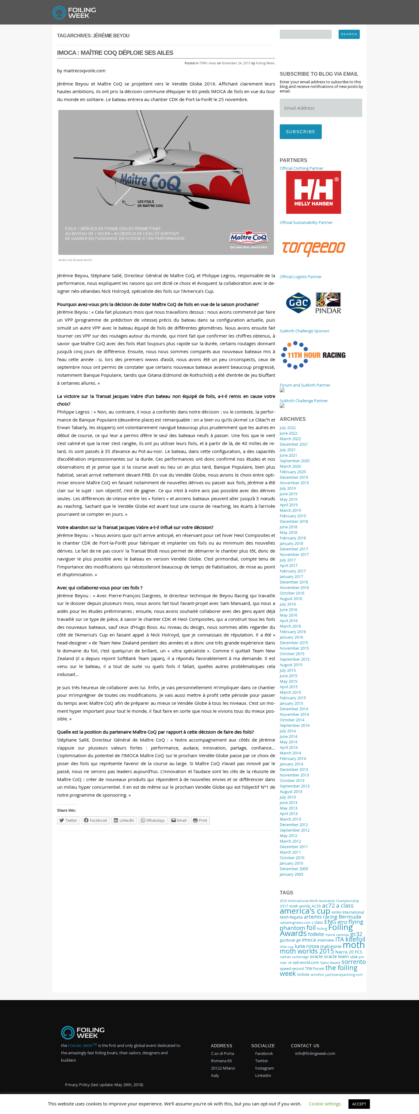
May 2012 (288, 835)
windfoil (317, 974)
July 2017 (288, 560)
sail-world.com (306, 962)
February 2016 (293, 631)
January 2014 (291, 764)
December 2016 (294, 582)
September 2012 (294, 830)
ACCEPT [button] (359, 1104)
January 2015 (291, 703)
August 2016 (291, 598)
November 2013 (294, 775)
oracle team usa (340, 956)
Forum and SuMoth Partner (305, 385)
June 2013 (288, 802)
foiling (322, 928)
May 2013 (288, 808)
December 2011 (294, 846)
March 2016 (290, 626)
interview (325, 940)
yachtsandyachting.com (344, 974)
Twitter (261, 1060)
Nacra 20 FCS (348, 952)
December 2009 (294, 868)
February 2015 (293, 697)
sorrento (353, 961)
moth (354, 944)
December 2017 (294, 549)
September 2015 (294, 659)
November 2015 (294, 648)
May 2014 (288, 742)
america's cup (305, 910)
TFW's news (207, 63)
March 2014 (290, 753)
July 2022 (288, 427)
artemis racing (320, 916)
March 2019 (290, 510)
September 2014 (294, 725)
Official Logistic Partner (301, 276)
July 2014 (288, 731)
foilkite (316, 934)
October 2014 (292, 720)
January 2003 (291, 874)
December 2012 (294, 824)
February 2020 (293, 471)
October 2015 (292, 653)
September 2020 (294, 460)
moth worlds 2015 (307, 951)
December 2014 (294, 709)
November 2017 (294, 554)
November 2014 (294, 714)
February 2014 (293, 758)
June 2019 (288, 494)
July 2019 (288, 488)
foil (311, 927)
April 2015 (289, 686)
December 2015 (294, 642)
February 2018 (293, 538)
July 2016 (288, 604)
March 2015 (290, 692)
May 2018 (288, 532)
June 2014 (288, 736)
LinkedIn (262, 1075)
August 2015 (291, 664)
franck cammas (337, 934)
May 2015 (288, 681)
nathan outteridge (294, 957)
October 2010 (292, 857)
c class (317, 922)
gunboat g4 (290, 940)
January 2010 (291, 863)
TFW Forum (314, 968)
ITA (339, 939)
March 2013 (290, 819)
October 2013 (292, 780)
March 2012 (290, 841)
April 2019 (289, 505)
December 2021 (294, 444)
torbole (303, 974)
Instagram (264, 1068)
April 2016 (289, 620)
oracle (316, 956)
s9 (289, 963)
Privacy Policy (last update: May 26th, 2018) (103, 1084)
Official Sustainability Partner (306, 222)
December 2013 (294, 769)
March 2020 (290, 466)
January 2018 (291, 543)
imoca (309, 939)
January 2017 (291, 576)
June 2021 (288, 455)
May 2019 (288, 499)
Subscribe (301, 131)
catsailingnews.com (295, 922)
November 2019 (294, 482)
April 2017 (289, 565)
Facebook (263, 1053)
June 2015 (288, 675)
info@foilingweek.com (314, 1053)
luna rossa (307, 946)
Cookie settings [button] (325, 1104)
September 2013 (294, 786)
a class (345, 905)
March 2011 (290, 852)
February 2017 (293, 571)
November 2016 (294, 587)
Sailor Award (330, 963)
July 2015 (288, 670)
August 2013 (291, 791)
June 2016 (288, 609)
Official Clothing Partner (301, 168)
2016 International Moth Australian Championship (319, 901)
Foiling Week (265, 63)
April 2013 (289, 813)
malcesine (330, 946)
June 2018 (288, 527)
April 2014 (289, 747)
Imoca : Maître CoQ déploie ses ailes (115, 52)
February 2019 (293, 516)
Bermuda (350, 916)
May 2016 (288, 615)
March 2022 (290, 438)
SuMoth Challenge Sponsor (304, 331)
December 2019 (294, 477)
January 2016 (291, 637)
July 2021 (288, 449)
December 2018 (294, 521)
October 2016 (292, 593)
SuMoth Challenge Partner (304, 400)
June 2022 (288, 433)
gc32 (356, 934)
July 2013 (288, 797)
